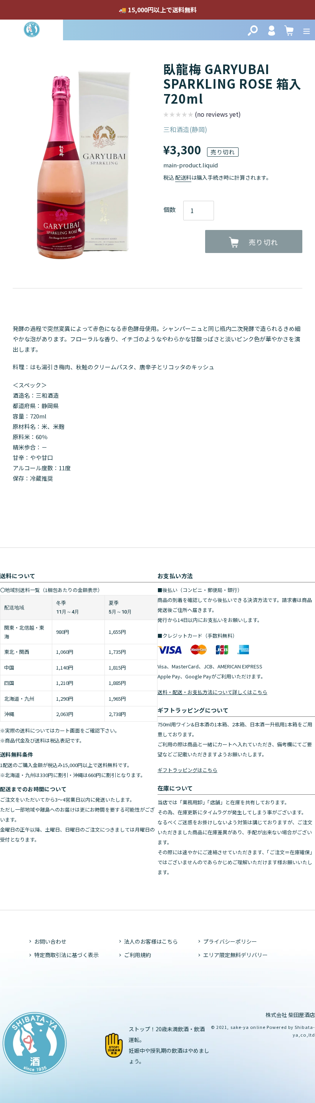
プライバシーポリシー (230, 941)
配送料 (183, 177)
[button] (202, 115)
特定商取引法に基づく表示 (66, 955)
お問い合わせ (50, 941)
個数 (169, 209)
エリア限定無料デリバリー (235, 955)
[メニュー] (306, 29)
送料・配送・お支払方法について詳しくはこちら (212, 692)
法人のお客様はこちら (151, 941)
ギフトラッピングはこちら (187, 770)
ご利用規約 (137, 955)
